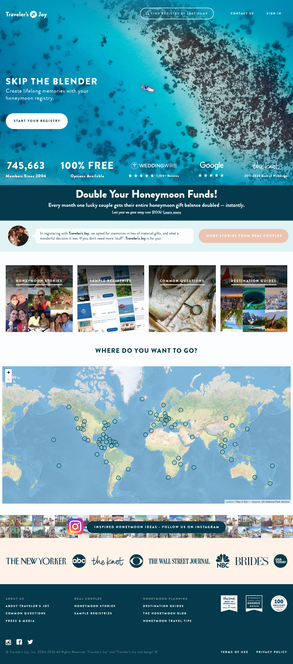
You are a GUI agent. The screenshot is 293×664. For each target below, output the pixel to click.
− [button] (8, 379)
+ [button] (8, 372)
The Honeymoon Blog (165, 613)
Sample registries (93, 613)
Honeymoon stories (95, 606)
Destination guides (163, 606)
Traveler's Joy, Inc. (23, 652)
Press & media (20, 621)
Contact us (242, 13)
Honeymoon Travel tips (167, 621)
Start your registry (37, 121)
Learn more (172, 212)
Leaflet (229, 501)
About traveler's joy (28, 606)
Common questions (26, 613)
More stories (244, 235)
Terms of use (234, 652)
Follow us (157, 527)
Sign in (274, 13)
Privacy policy (271, 652)
